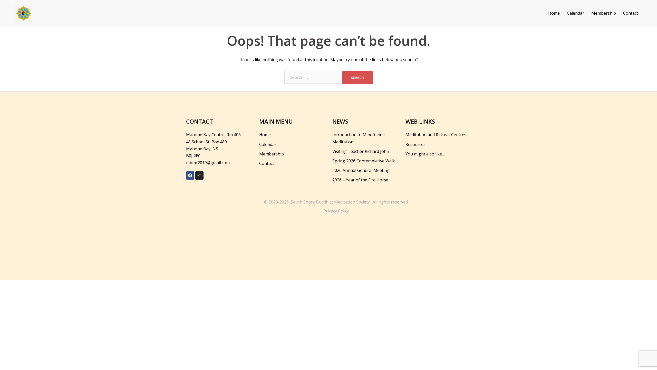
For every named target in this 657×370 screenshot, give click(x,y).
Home (554, 13)
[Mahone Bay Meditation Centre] (23, 13)
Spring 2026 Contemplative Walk (363, 161)
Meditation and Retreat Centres (435, 134)
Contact (630, 13)
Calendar (575, 13)
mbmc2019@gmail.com (208, 162)
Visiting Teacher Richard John (360, 151)
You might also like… (425, 154)
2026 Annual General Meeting (361, 170)
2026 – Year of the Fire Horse (360, 180)
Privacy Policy (336, 211)
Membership (603, 13)
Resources (415, 144)
